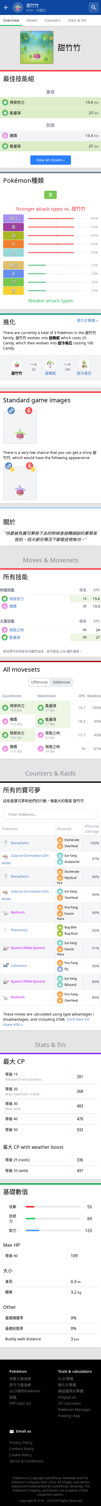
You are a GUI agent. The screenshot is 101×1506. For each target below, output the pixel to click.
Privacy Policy (20, 1442)
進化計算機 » (87, 320)
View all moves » (51, 159)
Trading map (69, 1415)
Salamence (18, 965)
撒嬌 (13, 135)
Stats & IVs (77, 20)
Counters (53, 20)
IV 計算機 (65, 1378)
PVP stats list (20, 1403)
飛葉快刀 (17, 102)
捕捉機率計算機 (70, 1390)
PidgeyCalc (67, 1397)
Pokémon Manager (74, 1409)
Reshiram (17, 912)
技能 (13, 1397)
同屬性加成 (36, 651)
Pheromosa (18, 930)
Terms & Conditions (26, 1461)
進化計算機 (67, 1384)
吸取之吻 (16, 629)
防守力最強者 (20, 1384)
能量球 (15, 112)
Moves (32, 20)
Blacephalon (19, 843)
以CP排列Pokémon (24, 1390)
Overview (11, 20)
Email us (23, 1431)
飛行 (13, 218)
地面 (13, 265)
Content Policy (21, 1448)
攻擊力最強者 (20, 1378)
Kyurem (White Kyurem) (27, 948)
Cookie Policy (20, 1454)
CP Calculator (69, 1403)
